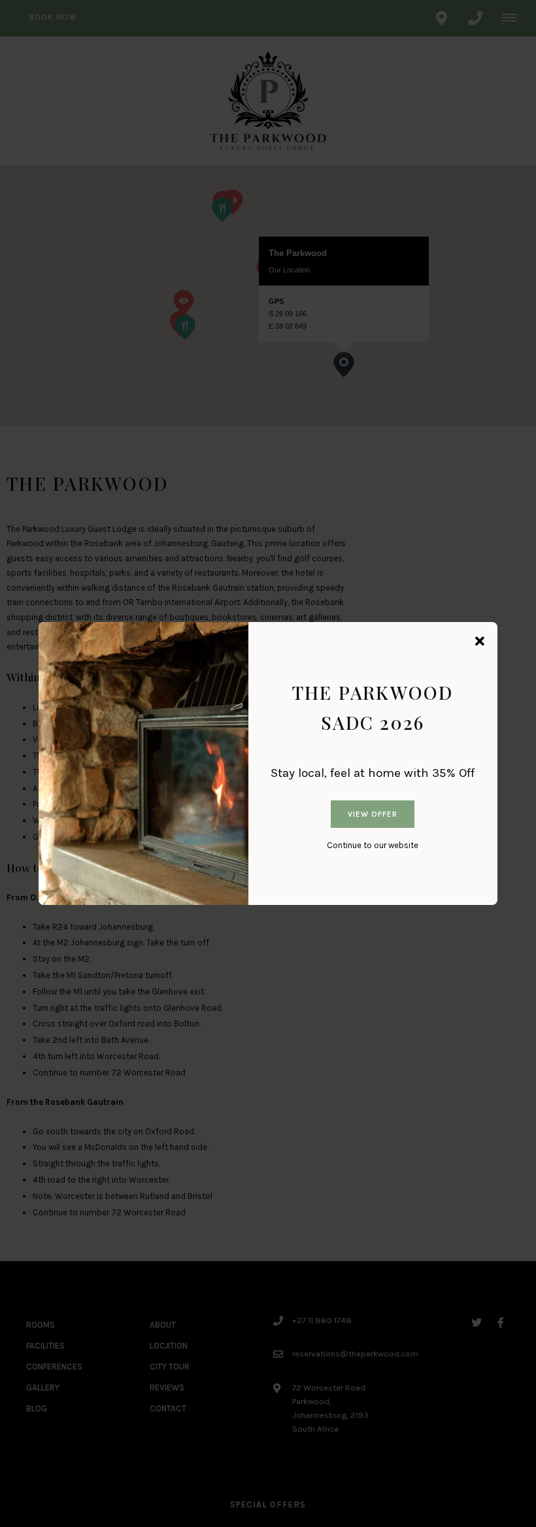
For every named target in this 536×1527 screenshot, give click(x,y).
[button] (480, 642)
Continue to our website (372, 845)
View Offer (372, 814)
